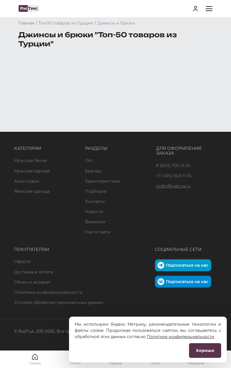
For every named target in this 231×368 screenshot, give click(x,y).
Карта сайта (97, 232)
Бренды (93, 171)
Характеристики (102, 181)
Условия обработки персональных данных (58, 302)
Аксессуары (26, 181)
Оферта (22, 261)
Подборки (96, 191)
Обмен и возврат (32, 282)
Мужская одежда (32, 171)
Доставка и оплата (33, 272)
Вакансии (95, 221)
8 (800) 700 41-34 (173, 165)
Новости (94, 211)
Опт (89, 160)
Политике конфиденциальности (180, 336)
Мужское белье (30, 160)
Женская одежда (32, 191)
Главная (35, 363)
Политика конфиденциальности (48, 292)
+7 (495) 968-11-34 (174, 175)
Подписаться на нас (187, 265)
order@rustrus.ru (173, 186)
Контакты (95, 201)
